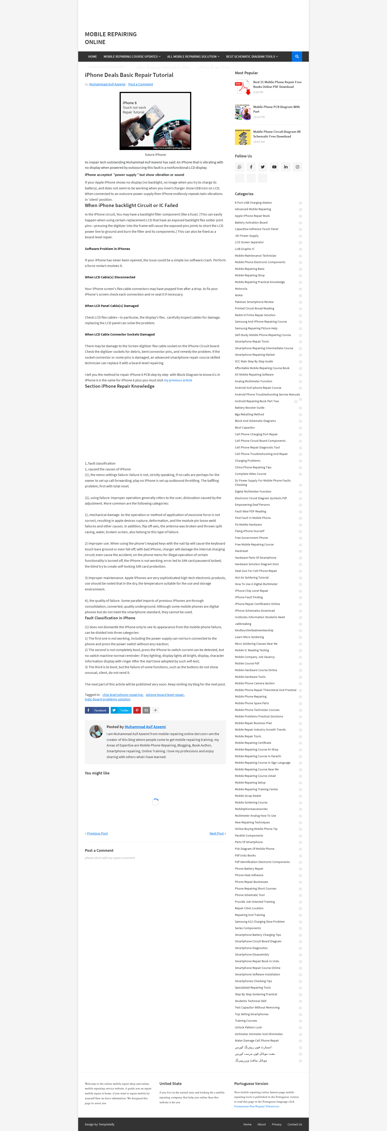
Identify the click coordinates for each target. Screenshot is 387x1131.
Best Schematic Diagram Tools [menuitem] (250, 56)
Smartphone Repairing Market (268, 355)
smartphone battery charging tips (268, 935)
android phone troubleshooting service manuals (268, 395)
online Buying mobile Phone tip (268, 829)
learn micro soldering (268, 637)
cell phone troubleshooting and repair (268, 454)
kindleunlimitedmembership (268, 630)
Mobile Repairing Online (111, 38)
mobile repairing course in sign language (268, 763)
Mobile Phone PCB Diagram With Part (276, 109)
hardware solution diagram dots (268, 564)
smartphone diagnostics (268, 948)
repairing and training (268, 915)
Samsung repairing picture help (268, 328)
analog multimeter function (268, 381)
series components (268, 928)
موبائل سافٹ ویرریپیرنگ (268, 1060)
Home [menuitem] (92, 56)
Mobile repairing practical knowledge (268, 282)
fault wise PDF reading (268, 511)
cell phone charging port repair (268, 434)
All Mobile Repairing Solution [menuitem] (192, 56)
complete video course (268, 474)
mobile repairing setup (268, 782)
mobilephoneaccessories (268, 809)
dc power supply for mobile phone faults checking (268, 482)
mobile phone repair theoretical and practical (268, 690)
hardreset (268, 551)
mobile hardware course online (268, 670)
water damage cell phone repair (268, 1040)
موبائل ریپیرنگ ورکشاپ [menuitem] (213, 67)
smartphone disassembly (268, 954)
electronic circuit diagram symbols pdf (268, 498)
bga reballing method (268, 414)
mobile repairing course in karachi (268, 756)
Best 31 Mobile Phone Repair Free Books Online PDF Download (277, 84)
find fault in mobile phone (268, 518)
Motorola (268, 289)
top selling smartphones (268, 1014)
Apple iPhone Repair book (268, 216)
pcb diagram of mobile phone (268, 849)
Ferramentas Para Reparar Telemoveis (256, 1106)
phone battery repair (268, 869)
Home (247, 1124)
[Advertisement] (193, 11)
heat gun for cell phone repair (268, 571)
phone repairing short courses (268, 888)
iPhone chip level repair (268, 591)
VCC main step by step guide (268, 361)
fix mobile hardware (268, 524)
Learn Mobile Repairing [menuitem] (107, 67)
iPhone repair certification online (268, 604)
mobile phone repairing (268, 696)
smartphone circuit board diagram (268, 941)
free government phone (268, 538)
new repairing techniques (268, 822)
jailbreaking (268, 624)
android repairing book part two (266, 401)
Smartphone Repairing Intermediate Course (268, 348)
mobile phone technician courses (268, 710)
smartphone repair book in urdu (268, 961)
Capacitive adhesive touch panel (268, 229)
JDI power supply (268, 236)
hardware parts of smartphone (268, 558)
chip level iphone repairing (123, 695)
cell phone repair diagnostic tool (268, 447)
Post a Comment (140, 84)
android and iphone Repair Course (268, 388)
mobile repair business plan (268, 723)
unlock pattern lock (268, 1027)
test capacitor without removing (268, 1007)
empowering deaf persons (268, 505)
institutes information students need (268, 617)
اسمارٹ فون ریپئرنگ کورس (268, 1047)
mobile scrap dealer (268, 796)
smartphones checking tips (268, 981)
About (262, 1124)
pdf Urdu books (268, 855)
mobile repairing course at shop (268, 749)
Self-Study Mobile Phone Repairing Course (268, 335)
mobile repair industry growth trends (268, 729)
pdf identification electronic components (268, 862)
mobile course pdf (268, 663)
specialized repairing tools (268, 987)
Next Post (217, 833)
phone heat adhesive (268, 875)
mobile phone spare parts (268, 703)
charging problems (268, 461)
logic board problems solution (107, 699)
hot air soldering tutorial (268, 577)
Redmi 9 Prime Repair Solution (268, 315)
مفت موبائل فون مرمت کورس (268, 1054)
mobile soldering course (268, 802)
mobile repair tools (268, 736)
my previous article (178, 380)
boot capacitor (268, 427)
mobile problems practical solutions (268, 716)
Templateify (106, 1124)
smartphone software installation (268, 974)
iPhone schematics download (268, 611)
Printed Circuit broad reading (268, 308)
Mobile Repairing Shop (268, 275)
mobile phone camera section (268, 683)
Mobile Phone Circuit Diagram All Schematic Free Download (277, 133)
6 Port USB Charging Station (268, 203)
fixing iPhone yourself (268, 531)
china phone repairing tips (268, 467)
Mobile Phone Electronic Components (268, 262)
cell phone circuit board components (268, 441)
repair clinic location (268, 908)
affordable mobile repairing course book (268, 368)
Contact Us (295, 1124)
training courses (268, 1021)
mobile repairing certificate (268, 743)
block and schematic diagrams (268, 421)
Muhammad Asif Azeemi (107, 84)
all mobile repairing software (268, 374)
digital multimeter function (268, 491)
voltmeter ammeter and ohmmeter (268, 1034)
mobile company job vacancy (268, 657)
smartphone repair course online (268, 968)
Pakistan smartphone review (268, 302)
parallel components (268, 835)
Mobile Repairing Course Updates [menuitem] (131, 56)
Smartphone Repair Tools (268, 341)
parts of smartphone (268, 842)
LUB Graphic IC (268, 249)
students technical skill (268, 1001)
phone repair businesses (268, 882)
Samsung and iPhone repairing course (268, 321)
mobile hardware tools (268, 677)
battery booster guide (268, 408)
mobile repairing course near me (268, 769)
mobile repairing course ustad (268, 776)
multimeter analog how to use (268, 816)
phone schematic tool (268, 895)
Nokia (268, 295)
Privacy (277, 1124)
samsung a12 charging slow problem (268, 922)
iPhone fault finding (268, 597)
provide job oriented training (268, 902)
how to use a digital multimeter (268, 584)
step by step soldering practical (268, 994)
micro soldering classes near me (268, 644)
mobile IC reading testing (268, 650)
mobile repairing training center (268, 789)
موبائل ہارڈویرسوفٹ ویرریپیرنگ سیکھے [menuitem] (163, 67)
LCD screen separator (268, 242)
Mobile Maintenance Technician (268, 256)
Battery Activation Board (268, 222)
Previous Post (97, 833)
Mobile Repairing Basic (268, 269)
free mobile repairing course (268, 544)
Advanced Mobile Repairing (268, 209)
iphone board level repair (165, 695)
